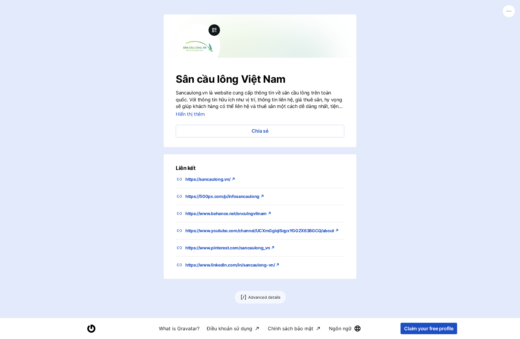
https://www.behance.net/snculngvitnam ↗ (228, 213)
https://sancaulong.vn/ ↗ (210, 179)
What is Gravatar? (179, 328)
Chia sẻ (260, 131)
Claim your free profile (428, 328)
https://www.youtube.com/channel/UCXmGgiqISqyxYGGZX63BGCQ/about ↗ (262, 230)
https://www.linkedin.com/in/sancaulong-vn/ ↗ (232, 264)
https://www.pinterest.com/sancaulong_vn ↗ (230, 247)
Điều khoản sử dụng (229, 328)
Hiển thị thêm (190, 114)
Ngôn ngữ (340, 328)
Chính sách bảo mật (290, 328)
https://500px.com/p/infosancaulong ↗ (224, 196)
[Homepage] (91, 329)
